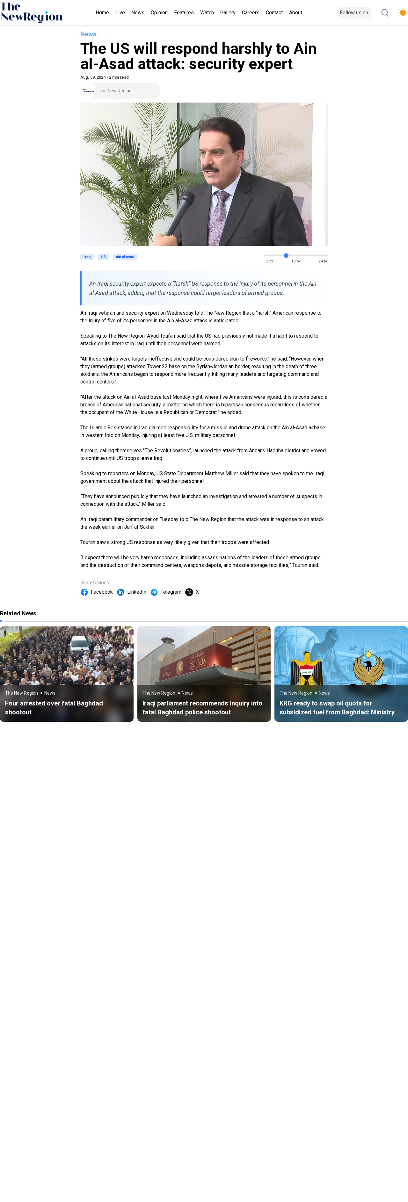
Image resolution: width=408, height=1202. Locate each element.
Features (184, 13)
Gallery (228, 13)
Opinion (159, 13)
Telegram (171, 592)
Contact (274, 13)
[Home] (31, 13)
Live (120, 13)
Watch (207, 13)
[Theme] (403, 13)
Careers (250, 13)
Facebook (102, 592)
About (295, 13)
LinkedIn (136, 592)
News (137, 13)
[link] (67, 674)
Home (102, 13)
